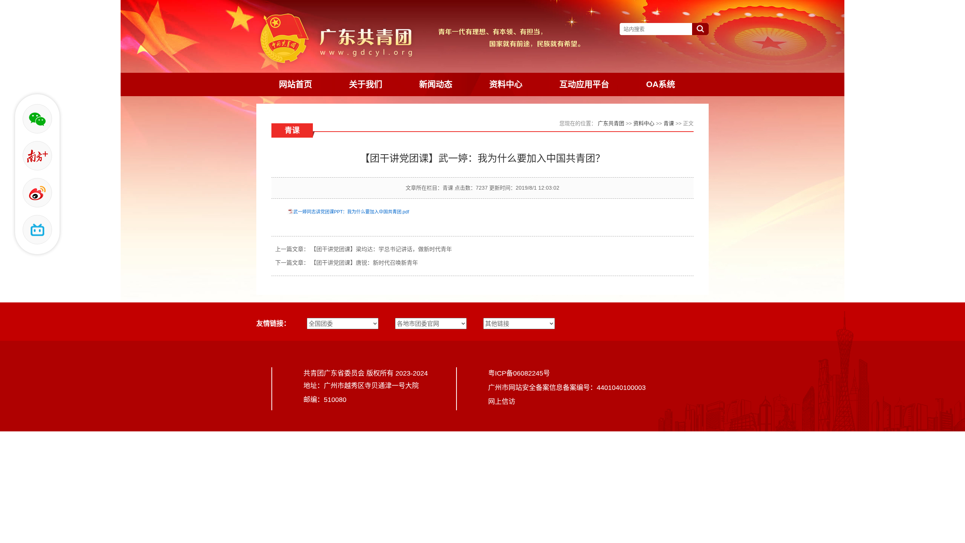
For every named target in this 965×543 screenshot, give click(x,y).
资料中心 (643, 123)
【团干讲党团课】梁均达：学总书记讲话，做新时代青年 (381, 249)
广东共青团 (611, 123)
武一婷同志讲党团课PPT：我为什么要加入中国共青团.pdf (351, 212)
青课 (668, 123)
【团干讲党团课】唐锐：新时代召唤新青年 (364, 262)
